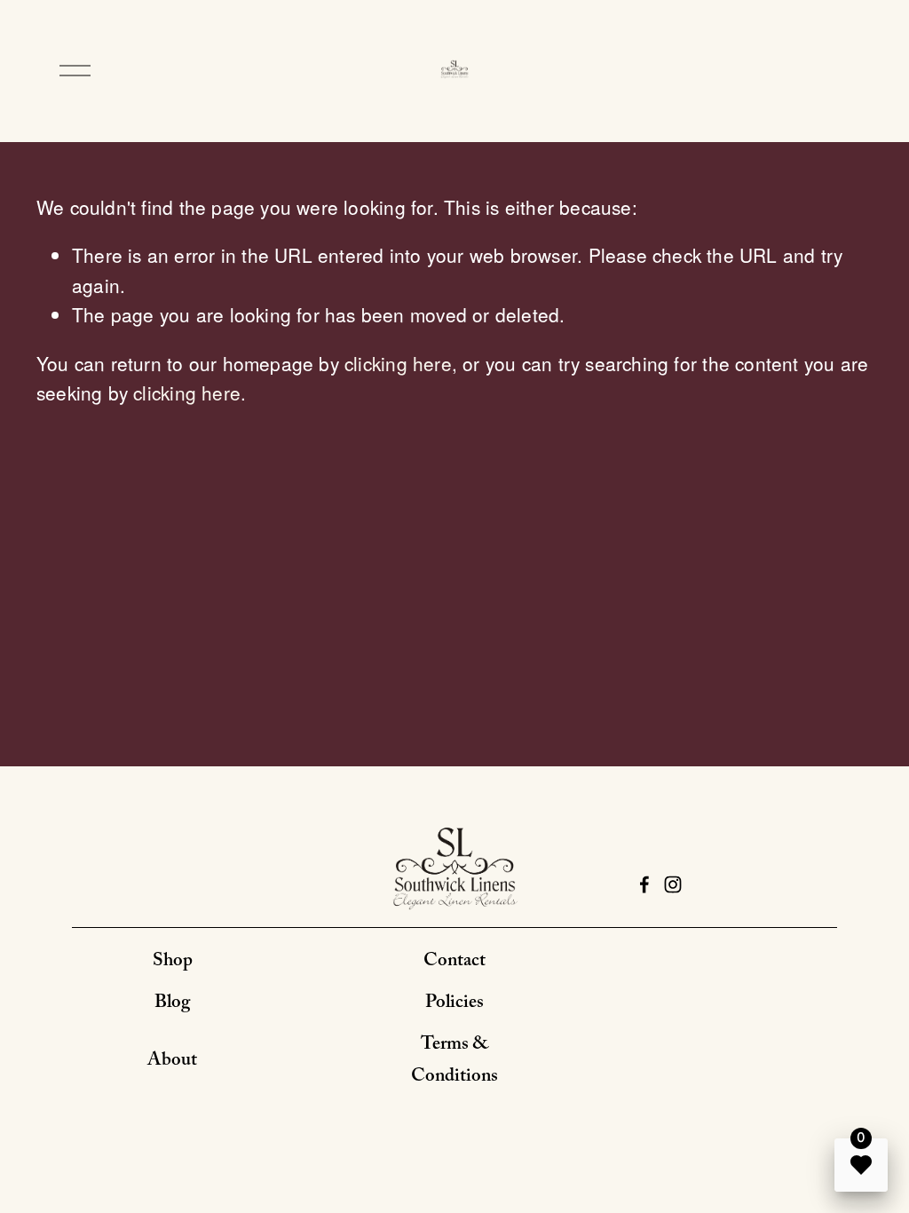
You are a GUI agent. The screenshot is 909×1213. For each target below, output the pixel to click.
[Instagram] (673, 884)
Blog (172, 1004)
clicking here (398, 363)
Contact (454, 963)
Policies (454, 1004)
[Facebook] (644, 884)
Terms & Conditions (454, 1062)
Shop (173, 963)
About (172, 1062)
